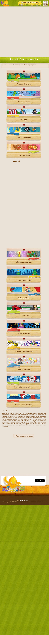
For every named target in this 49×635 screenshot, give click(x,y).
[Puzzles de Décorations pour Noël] (23, 256)
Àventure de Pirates (24, 137)
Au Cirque (23, 119)
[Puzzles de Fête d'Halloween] (23, 327)
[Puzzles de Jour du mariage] (23, 363)
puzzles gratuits (26, 436)
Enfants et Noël (23, 298)
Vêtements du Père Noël (23, 405)
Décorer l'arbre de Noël (24, 280)
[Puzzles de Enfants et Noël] (23, 292)
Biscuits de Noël (24, 155)
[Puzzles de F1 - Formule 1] (23, 310)
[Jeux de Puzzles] (5, 3)
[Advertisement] (24, 31)
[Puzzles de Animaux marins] (23, 96)
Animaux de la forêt (24, 84)
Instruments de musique (24, 351)
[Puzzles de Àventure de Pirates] (23, 131)
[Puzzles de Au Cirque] (23, 113)
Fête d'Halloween (24, 333)
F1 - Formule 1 (24, 315)
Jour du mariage (24, 369)
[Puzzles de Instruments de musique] (23, 345)
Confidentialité (23, 500)
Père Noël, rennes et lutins (23, 387)
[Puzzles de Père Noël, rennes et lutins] (23, 381)
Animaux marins (24, 102)
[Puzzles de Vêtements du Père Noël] (23, 399)
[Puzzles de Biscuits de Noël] (23, 149)
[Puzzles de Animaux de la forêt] (23, 78)
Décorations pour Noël (24, 262)
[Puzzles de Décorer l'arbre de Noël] (23, 274)
